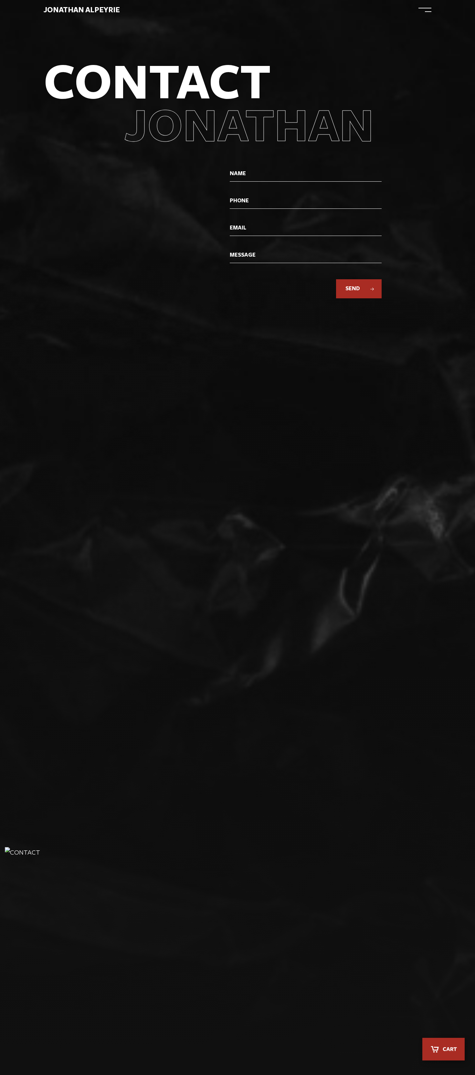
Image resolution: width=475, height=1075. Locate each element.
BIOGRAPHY (202, 10)
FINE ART (284, 10)
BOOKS (360, 10)
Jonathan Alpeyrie (82, 10)
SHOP (387, 10)
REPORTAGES (245, 10)
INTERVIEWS (323, 10)
